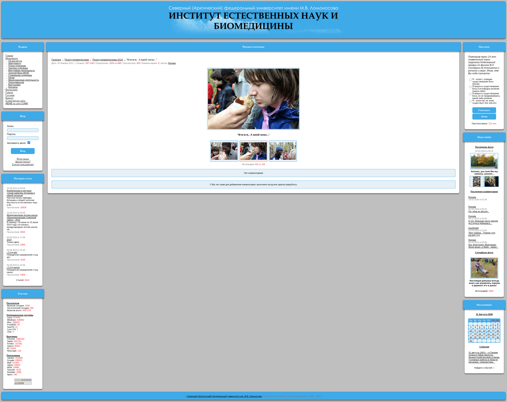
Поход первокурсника (77, 59)
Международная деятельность (23, 80)
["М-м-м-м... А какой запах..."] (253, 159)
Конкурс (9, 98)
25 (475, 337)
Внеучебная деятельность (21, 70)
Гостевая (10, 95)
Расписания (11, 89)
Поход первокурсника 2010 (107, 59)
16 (498, 330)
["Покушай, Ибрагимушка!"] (283, 159)
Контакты (13, 87)
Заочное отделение (18, 68)
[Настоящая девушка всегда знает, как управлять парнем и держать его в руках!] (484, 277)
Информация (12, 58)
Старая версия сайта (15, 100)
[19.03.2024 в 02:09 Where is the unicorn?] (476, 185)
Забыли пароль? (22, 161)
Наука (11, 77)
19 (479, 334)
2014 (9, 240)
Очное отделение (17, 66)
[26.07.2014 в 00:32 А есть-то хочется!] (491, 185)
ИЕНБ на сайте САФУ (17, 103)
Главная (9, 55)
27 (484, 337)
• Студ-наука (13, 267)
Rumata (172, 63)
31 (471, 340)
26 (479, 337)
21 (488, 334)
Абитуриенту (14, 63)
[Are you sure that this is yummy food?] (224, 159)
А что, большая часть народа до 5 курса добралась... (483, 222)
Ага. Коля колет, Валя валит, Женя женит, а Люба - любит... (483, 245)
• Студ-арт (12, 252)
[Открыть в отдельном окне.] (253, 128)
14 (488, 330)
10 (471, 330)
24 (471, 337)
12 (479, 330)
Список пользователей (23, 164)
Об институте (15, 61)
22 (493, 334)
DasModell (473, 228)
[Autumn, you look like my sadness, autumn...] (484, 167)
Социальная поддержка (20, 75)
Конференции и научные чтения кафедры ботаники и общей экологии (21, 193)
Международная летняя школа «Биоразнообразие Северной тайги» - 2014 (22, 217)
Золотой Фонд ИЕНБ (18, 73)
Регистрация (23, 159)
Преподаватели (16, 82)
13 (484, 330)
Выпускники (14, 85)
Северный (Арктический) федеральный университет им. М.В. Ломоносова (224, 396)
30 (498, 337)
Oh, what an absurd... (478, 211)
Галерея (9, 92)
